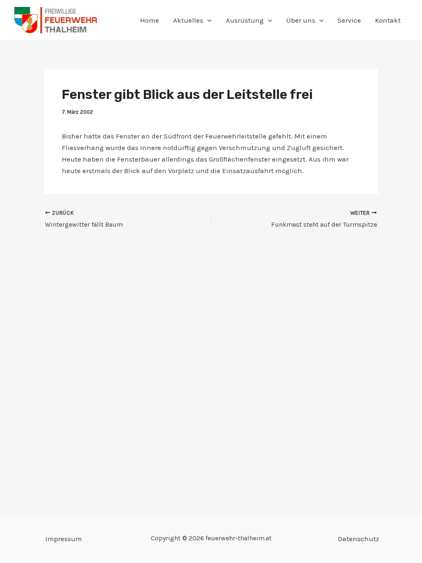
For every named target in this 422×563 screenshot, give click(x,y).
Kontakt (388, 20)
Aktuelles (188, 20)
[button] (207, 20)
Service (349, 20)
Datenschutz (358, 539)
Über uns (300, 20)
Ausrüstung (245, 20)
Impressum (63, 539)
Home (149, 20)
